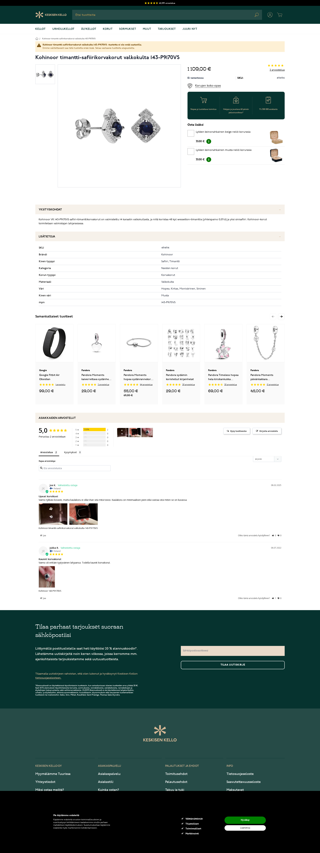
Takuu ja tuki (174, 790)
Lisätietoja (47, 236)
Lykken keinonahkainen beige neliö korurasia (223, 132)
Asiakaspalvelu (109, 774)
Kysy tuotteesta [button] (238, 430)
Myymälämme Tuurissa (52, 774)
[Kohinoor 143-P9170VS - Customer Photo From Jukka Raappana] (147, 432)
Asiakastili (105, 782)
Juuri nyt (189, 29)
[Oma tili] (270, 14)
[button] (281, 316)
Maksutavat (235, 790)
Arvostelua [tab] (46, 452)
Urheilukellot (63, 29)
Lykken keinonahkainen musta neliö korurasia (224, 150)
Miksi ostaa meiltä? (49, 790)
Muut (147, 29)
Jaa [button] (44, 535)
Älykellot (88, 29)
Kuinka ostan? (108, 790)
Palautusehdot (176, 782)
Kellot (40, 29)
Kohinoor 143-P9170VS (50, 590)
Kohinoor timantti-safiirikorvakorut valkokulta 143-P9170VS (69, 38)
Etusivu (36, 38)
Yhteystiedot (45, 782)
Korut (107, 29)
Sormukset (127, 29)
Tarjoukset (167, 29)
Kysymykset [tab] (70, 452)
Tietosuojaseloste (240, 774)
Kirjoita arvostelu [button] (269, 430)
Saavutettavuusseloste (243, 782)
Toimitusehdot (176, 774)
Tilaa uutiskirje (232, 665)
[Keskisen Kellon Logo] (51, 14)
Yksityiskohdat (50, 209)
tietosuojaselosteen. (48, 678)
